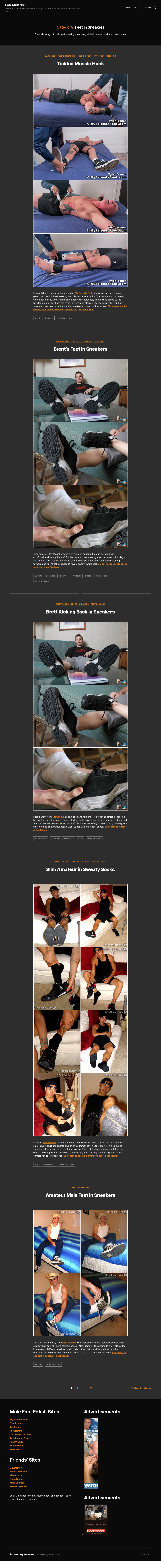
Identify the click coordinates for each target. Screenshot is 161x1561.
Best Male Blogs (18, 1471)
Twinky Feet (16, 1445)
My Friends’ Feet (19, 1419)
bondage (49, 318)
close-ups (50, 576)
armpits (38, 318)
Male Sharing (17, 1482)
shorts (88, 576)
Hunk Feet (99, 56)
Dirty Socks (62, 604)
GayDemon (16, 1468)
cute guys (63, 576)
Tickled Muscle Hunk (80, 63)
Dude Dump (16, 1479)
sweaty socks (101, 576)
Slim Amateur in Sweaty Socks (80, 869)
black (37, 1164)
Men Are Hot (16, 1475)
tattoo (71, 318)
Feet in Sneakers (66, 56)
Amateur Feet (63, 341)
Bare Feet (50, 56)
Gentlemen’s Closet (21, 1434)
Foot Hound (16, 1430)
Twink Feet (99, 341)
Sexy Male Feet (15, 4)
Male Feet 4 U (17, 1449)
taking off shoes (42, 581)
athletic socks (41, 838)
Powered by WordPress (48, 1554)
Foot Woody (16, 1442)
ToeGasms (58, 816)
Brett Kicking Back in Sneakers (80, 612)
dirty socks (76, 576)
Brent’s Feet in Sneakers (80, 349)
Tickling (111, 56)
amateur (38, 576)
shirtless (61, 318)
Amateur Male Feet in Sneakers (81, 1195)
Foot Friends (49, 1142)
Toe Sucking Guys (20, 1438)
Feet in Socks (85, 56)
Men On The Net (19, 1486)
